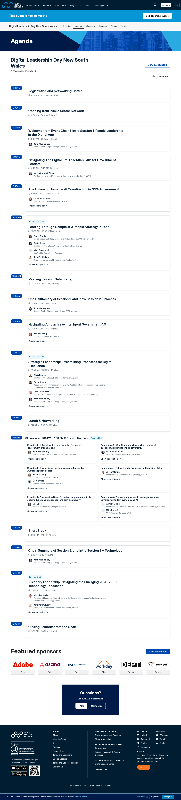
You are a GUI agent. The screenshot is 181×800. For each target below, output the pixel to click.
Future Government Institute (109, 760)
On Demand (86, 5)
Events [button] (46, 5)
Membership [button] (31, 5)
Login (176, 5)
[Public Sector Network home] (12, 5)
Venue (114, 26)
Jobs (55, 743)
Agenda (78, 26)
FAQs (81, 706)
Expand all (163, 76)
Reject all (155, 797)
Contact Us (58, 767)
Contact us (97, 706)
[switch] (155, 76)
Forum (123, 26)
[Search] (155, 5)
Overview (67, 26)
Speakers (90, 26)
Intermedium (101, 769)
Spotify (163, 739)
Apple (162, 743)
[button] (39, 5)
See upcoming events (157, 16)
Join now (166, 5)
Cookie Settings (60, 759)
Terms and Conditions (62, 755)
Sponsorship (100, 748)
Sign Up (143, 767)
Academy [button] (59, 5)
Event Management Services (108, 735)
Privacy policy (81, 797)
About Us (57, 735)
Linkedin (144, 735)
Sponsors (103, 26)
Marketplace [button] (101, 5)
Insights (73, 5)
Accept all (168, 797)
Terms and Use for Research (65, 763)
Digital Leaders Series (104, 764)
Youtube (164, 735)
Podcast (56, 747)
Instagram (145, 747)
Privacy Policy (59, 751)
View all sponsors (158, 651)
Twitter (144, 743)
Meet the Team (59, 739)
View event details (157, 65)
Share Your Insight (103, 739)
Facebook (145, 739)
